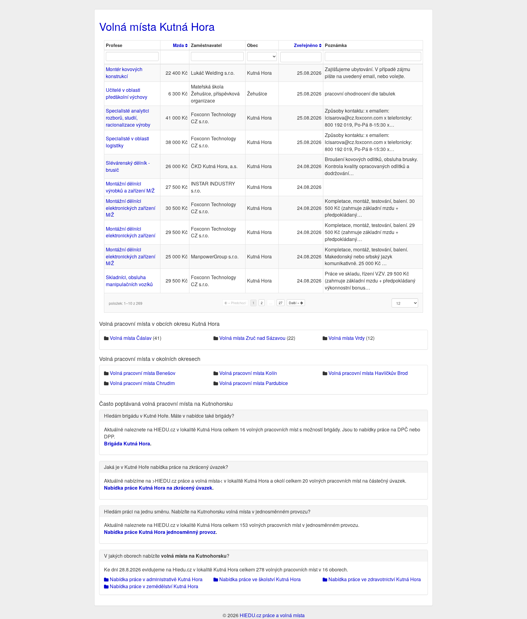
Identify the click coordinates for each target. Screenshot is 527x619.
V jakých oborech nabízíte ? (166, 555)
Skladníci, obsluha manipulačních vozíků (129, 281)
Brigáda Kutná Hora (127, 443)
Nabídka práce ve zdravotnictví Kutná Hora (374, 579)
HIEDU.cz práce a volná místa (272, 615)
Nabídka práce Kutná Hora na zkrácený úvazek (158, 487)
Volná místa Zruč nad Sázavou (252, 337)
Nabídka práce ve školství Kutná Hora (259, 579)
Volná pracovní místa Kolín (248, 372)
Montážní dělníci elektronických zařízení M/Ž (130, 207)
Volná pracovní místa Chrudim (142, 383)
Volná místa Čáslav (131, 337)
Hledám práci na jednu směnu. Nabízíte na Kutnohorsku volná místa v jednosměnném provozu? (207, 511)
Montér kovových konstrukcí (124, 73)
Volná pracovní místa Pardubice (253, 383)
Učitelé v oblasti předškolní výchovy (126, 93)
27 (280, 302)
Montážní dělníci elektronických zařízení (130, 232)
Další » (294, 302)
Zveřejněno (306, 45)
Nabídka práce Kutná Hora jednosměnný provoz (160, 531)
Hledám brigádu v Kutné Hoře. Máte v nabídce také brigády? (169, 415)
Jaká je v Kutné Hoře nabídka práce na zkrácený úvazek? (166, 466)
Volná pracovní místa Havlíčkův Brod (368, 372)
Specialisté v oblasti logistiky (127, 142)
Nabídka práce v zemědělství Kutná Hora (153, 586)
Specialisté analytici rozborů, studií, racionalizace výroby (128, 117)
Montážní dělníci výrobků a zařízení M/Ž (130, 187)
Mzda (179, 45)
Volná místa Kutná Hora (157, 26)
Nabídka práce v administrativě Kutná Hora (156, 579)
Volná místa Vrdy (346, 337)
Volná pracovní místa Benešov (142, 372)
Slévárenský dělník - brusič (128, 166)
